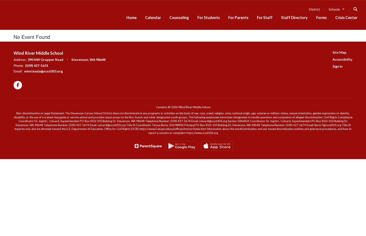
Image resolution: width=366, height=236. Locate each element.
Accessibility (342, 59)
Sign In (337, 66)
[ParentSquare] (148, 146)
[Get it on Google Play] (182, 146)
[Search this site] (355, 9)
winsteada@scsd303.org (43, 71)
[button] (337, 9)
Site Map (340, 52)
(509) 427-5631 (36, 65)
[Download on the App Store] (217, 146)
